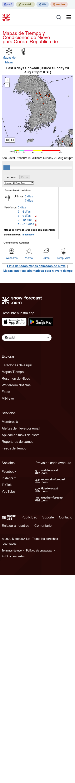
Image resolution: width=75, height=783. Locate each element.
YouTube (8, 491)
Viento (29, 258)
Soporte (48, 517)
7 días (29, 200)
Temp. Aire (63, 258)
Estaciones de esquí (17, 365)
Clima (46, 258)
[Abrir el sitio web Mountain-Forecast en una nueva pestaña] (25, 4)
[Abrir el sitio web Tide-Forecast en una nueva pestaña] (42, 4)
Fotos (6, 391)
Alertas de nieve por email (21, 428)
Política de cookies (13, 556)
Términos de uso (12, 550)
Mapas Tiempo (13, 371)
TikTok (7, 484)
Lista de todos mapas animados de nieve (36, 266)
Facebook (9, 471)
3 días (29, 196)
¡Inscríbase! (28, 234)
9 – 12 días (25, 220)
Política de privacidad (39, 550)
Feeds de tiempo (14, 448)
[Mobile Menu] (68, 17)
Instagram (9, 478)
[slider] (6, 167)
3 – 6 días (24, 211)
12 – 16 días (26, 224)
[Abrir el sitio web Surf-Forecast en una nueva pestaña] (8, 4)
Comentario (43, 525)
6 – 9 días (24, 215)
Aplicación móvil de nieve (21, 434)
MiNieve (8, 398)
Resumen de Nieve (16, 378)
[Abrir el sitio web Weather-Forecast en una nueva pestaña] (59, 4)
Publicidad (29, 517)
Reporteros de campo (18, 441)
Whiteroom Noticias (16, 385)
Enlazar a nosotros (15, 525)
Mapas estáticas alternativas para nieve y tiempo (38, 270)
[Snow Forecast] (6, 17)
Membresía (10, 421)
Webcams (12, 258)
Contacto (65, 517)
